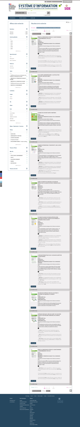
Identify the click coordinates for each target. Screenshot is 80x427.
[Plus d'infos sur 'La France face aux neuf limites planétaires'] (34, 116)
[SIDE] (41, 7)
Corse (30, 406)
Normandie (31, 418)
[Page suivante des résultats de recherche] (56, 30)
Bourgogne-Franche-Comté (33, 401)
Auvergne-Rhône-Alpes (33, 400)
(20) (18, 144)
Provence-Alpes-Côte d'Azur (34, 424)
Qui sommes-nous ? (12, 400)
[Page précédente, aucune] (42, 30)
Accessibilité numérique (51, 395)
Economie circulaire (22, 403)
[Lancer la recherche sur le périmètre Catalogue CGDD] (48, 12)
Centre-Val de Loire (32, 404)
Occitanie (31, 421)
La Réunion (31, 415)
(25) (18, 87)
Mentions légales (40, 395)
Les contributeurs (12, 401)
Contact (35, 395)
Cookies (45, 395)
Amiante (21, 400)
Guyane (31, 410)
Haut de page (27, 395)
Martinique (31, 417)
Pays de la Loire (32, 423)
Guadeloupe (31, 409)
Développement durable (23, 401)
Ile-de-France (32, 414)
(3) (18, 51)
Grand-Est (31, 407)
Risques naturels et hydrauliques (24, 409)
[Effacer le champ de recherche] (45, 12)
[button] (18, 57)
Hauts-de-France (32, 412)
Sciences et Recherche (23, 407)
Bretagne (31, 403)
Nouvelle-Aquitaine (32, 420)
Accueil (32, 395)
